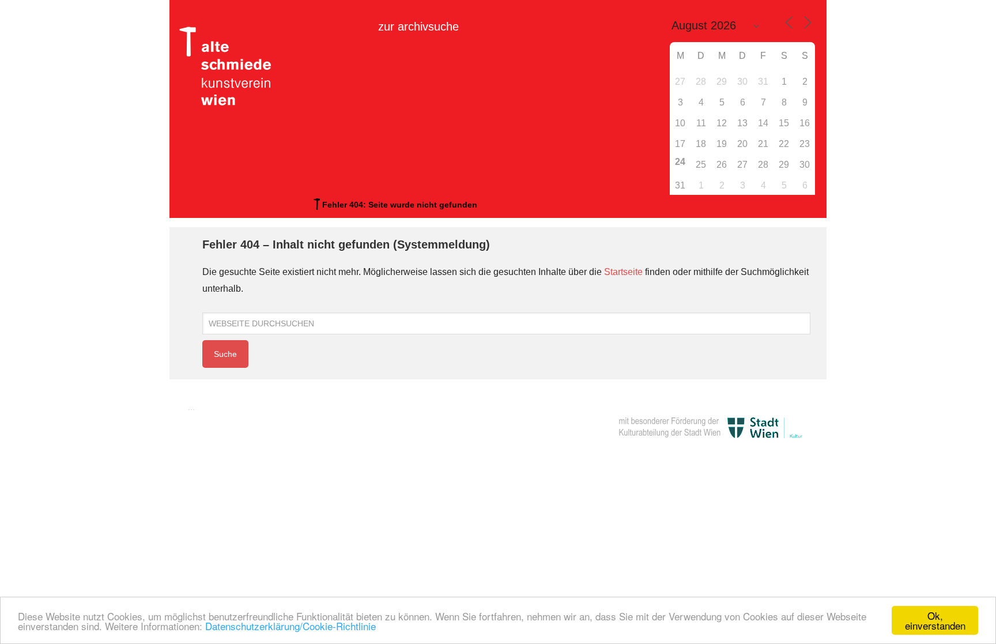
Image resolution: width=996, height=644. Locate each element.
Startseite (623, 272)
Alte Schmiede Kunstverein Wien (229, 66)
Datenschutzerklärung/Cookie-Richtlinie (290, 626)
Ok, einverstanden (935, 620)
